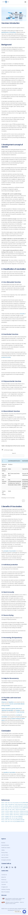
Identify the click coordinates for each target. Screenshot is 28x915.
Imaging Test (4, 887)
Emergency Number (6, 860)
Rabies (3, 708)
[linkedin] (12, 867)
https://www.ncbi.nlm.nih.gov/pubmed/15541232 (12, 821)
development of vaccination (8, 32)
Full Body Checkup (5, 889)
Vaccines (3, 884)
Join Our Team (4, 855)
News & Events (4, 857)
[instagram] (9, 867)
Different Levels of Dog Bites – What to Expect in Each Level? (15, 903)
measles (18, 710)
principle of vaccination (10, 551)
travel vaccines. (20, 712)
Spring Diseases (5, 845)
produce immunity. (6, 357)
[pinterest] (15, 867)
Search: (14, 453)
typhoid (13, 708)
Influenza (3, 702)
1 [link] (23, 501)
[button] (2, 461)
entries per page (8, 450)
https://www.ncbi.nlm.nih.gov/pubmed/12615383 (12, 819)
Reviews (3, 842)
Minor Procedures (5, 892)
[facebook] (2, 867)
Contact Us (4, 874)
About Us (3, 877)
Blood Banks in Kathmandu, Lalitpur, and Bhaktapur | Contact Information (15, 899)
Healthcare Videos (5, 847)
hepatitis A (11, 702)
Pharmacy (3, 879)
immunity (22, 313)
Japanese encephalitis (7, 710)
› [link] (25, 501)
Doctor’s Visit (4, 882)
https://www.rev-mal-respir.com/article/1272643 (13, 809)
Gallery (3, 850)
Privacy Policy (4, 852)
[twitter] (4, 867)
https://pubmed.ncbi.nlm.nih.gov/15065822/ (12, 816)
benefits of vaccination (9, 772)
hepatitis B (8, 708)
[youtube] (7, 867)
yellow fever (18, 708)
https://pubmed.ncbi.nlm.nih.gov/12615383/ (12, 818)
